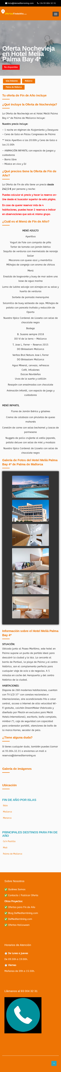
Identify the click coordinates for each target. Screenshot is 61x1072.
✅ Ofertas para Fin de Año (19, 907)
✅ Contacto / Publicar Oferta (21, 895)
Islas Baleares (12, 81)
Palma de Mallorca (14, 87)
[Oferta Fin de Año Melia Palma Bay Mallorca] (30, 490)
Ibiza (5, 805)
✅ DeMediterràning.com (18, 919)
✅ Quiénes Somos (14, 889)
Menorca (7, 818)
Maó (5, 847)
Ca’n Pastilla (9, 841)
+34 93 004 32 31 (47, 3)
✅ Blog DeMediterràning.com (21, 913)
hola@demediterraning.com (20, 3)
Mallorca (28, 81)
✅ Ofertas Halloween (16, 925)
